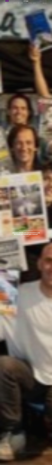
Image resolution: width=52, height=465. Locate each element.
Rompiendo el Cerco (30, 230)
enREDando (27, 236)
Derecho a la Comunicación (23, 230)
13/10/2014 (24, 236)
